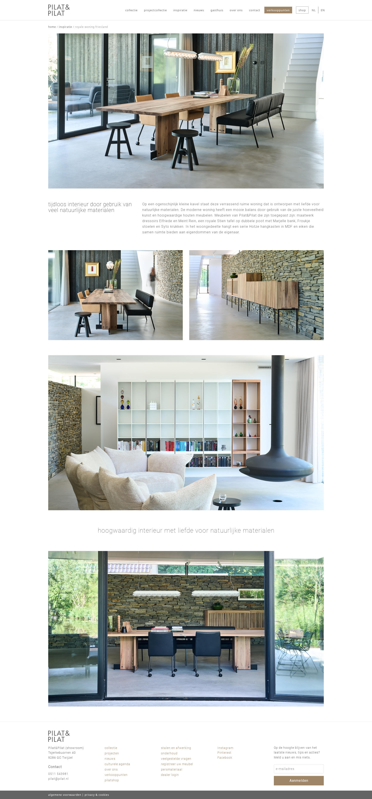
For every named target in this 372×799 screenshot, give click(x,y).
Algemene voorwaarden (64, 795)
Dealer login (170, 775)
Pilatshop (112, 780)
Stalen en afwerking (176, 748)
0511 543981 (58, 773)
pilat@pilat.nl (58, 778)
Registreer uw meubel (177, 764)
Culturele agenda (117, 764)
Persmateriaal (171, 769)
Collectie (111, 748)
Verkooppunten (116, 775)
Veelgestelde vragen (176, 758)
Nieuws (110, 758)
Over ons (111, 769)
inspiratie (65, 27)
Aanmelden (299, 781)
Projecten (112, 753)
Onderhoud (169, 753)
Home (52, 27)
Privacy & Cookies (97, 795)
